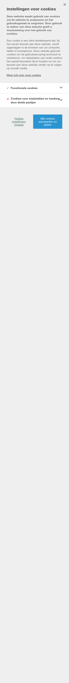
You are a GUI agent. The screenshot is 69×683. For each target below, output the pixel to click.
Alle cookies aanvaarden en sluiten (48, 121)
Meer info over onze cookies (24, 75)
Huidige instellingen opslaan (19, 121)
